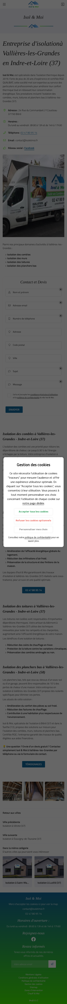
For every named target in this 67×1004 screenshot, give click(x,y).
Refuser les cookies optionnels (33, 521)
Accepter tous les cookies (33, 512)
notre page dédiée (33, 503)
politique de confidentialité (38, 537)
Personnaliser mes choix (33, 529)
